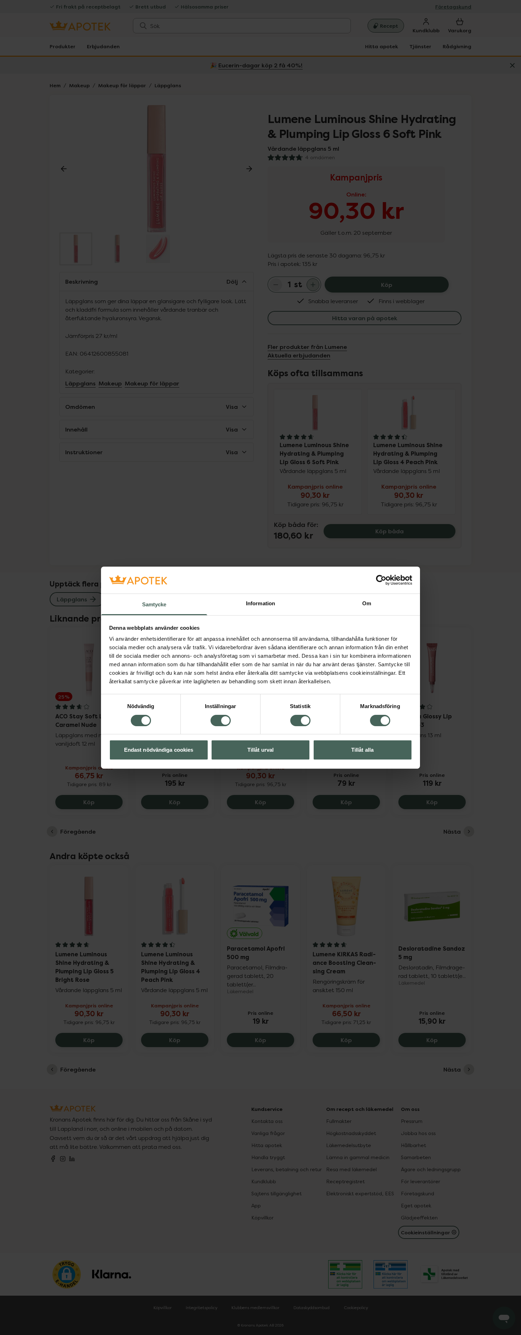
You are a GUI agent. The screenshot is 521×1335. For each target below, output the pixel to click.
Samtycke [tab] (154, 604)
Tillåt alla (362, 750)
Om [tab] (366, 603)
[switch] (221, 720)
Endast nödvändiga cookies (159, 750)
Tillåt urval (260, 750)
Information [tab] (260, 603)
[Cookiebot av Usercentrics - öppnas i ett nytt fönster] (381, 580)
